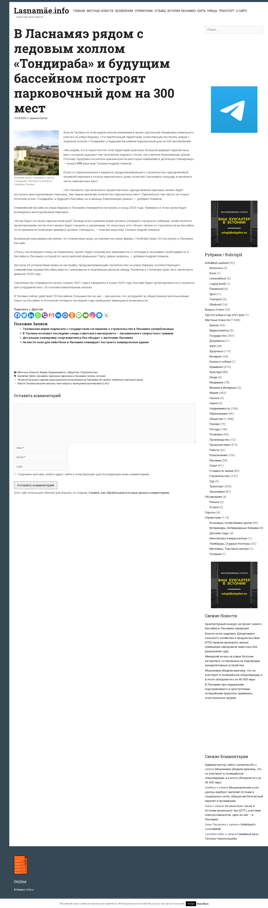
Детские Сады (219, 533)
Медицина (216, 382)
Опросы (210, 512)
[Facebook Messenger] (99, 315)
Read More (203, 903)
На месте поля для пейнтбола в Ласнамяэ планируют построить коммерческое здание (86, 342)
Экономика (217, 491)
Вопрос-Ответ (214, 309)
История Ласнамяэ (181, 11)
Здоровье (216, 351)
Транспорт (226, 11)
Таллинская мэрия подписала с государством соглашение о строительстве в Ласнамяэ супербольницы (98, 329)
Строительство (89, 372)
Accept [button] (191, 904)
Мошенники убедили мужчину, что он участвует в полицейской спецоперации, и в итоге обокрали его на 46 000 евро (233, 675)
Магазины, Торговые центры (229, 549)
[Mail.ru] (65, 315)
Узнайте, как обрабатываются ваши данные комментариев (129, 492)
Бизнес (214, 325)
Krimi (212, 273)
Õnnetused (216, 289)
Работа (214, 450)
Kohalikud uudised (216, 263)
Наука (213, 403)
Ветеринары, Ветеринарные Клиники (234, 528)
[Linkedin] (31, 315)
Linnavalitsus (217, 278)
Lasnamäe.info (41, 10)
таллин (91, 376)
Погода (214, 429)
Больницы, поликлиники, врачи (230, 523)
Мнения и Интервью (223, 387)
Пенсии (214, 424)
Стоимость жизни (221, 471)
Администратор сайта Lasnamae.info (230, 764)
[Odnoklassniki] (72, 315)
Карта (201, 11)
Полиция (215, 554)
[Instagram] (92, 315)
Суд (211, 481)
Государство (218, 335)
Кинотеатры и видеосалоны (228, 538)
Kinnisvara (216, 268)
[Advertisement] (104, 356)
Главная (79, 11)
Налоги (214, 398)
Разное (214, 502)
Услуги (214, 507)
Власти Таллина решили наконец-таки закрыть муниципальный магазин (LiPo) (63, 383)
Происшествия (219, 445)
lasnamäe (23, 376)
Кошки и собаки (220, 361)
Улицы (212, 11)
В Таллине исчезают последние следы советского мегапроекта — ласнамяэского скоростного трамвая (98, 333)
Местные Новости (100, 11)
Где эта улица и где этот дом (224, 315)
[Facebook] (17, 315)
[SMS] (79, 315)
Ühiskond (215, 304)
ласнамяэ (42, 376)
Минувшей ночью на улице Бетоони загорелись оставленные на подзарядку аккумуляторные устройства (232, 661)
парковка (54, 376)
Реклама (215, 460)
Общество (73, 372)
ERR (79, 163)
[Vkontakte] (58, 315)
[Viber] (45, 315)
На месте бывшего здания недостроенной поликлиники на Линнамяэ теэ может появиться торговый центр (80, 379)
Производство (219, 439)
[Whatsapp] (38, 315)
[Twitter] (24, 315)
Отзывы (160, 11)
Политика (216, 434)
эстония (100, 376)
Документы (217, 341)
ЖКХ (212, 346)
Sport (213, 294)
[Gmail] (51, 315)
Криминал (216, 367)
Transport (215, 299)
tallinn (32, 376)
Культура (215, 372)
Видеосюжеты (219, 330)
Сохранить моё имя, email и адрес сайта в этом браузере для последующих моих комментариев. (84, 474)
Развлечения (218, 455)
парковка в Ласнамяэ (73, 376)
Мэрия (43, 372)
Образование (218, 413)
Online (24, 889)
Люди (213, 377)
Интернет (215, 356)
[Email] (86, 315)
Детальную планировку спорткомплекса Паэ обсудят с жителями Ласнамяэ (78, 337)
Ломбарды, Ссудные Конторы (229, 543)
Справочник (144, 11)
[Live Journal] (106, 315)
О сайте (241, 11)
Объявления (124, 11)
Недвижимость (57, 372)
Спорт (213, 465)
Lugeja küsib (217, 283)
